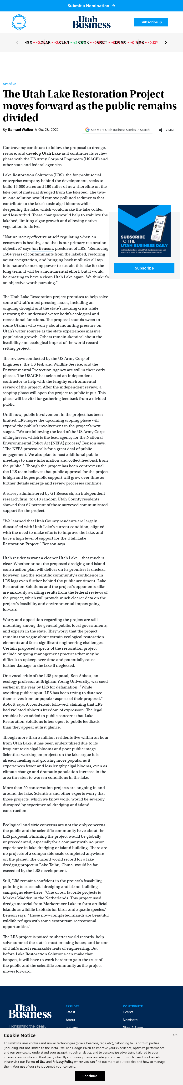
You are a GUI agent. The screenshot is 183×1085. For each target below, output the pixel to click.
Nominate (130, 1020)
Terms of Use (36, 1062)
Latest (70, 1012)
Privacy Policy (62, 1062)
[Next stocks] (165, 42)
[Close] (175, 1035)
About (70, 1020)
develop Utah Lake (43, 153)
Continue (89, 1076)
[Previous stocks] (17, 42)
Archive (9, 84)
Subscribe (149, 22)
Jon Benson (42, 248)
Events (128, 1012)
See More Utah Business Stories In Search (120, 129)
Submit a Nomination (89, 5)
